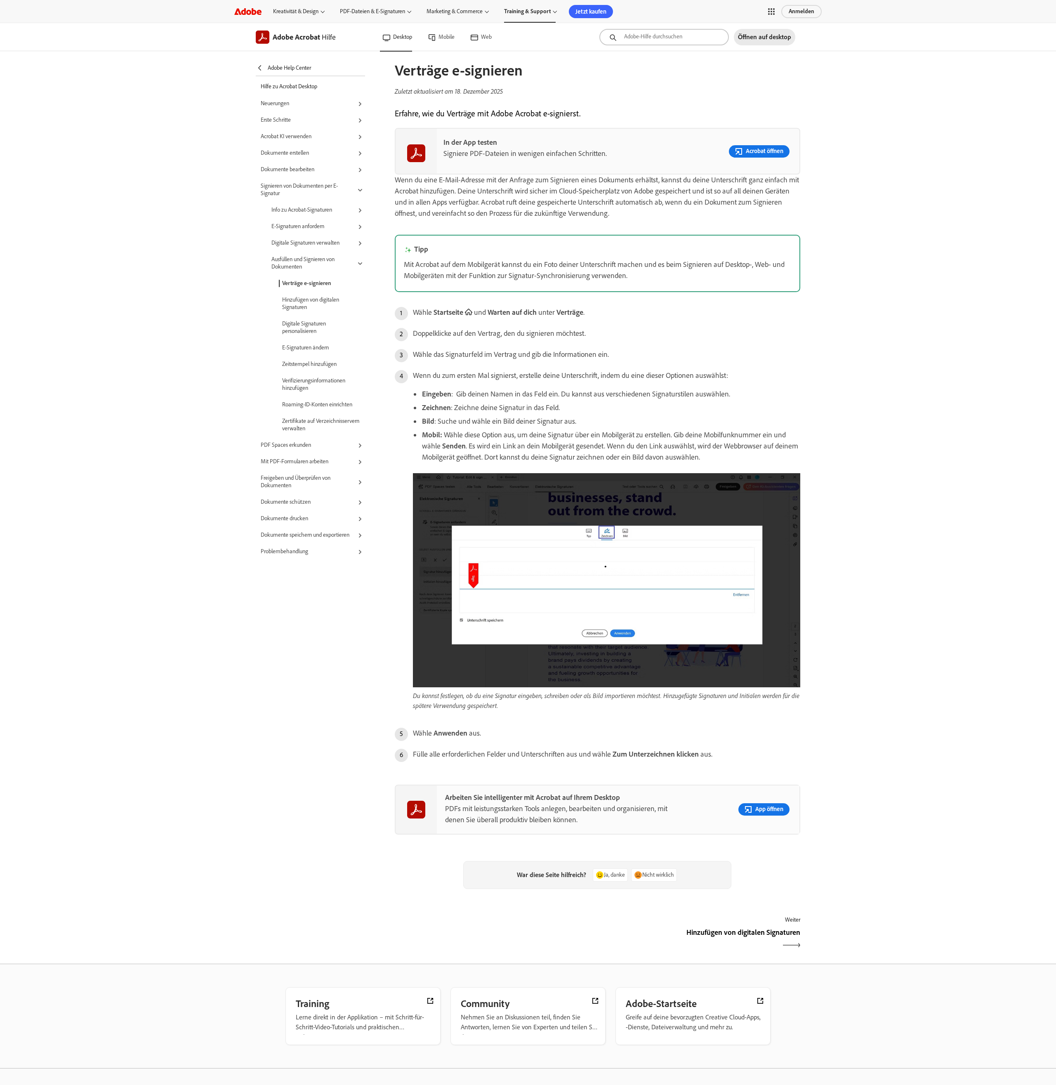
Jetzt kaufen (590, 11)
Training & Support (527, 11)
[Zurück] (495, 939)
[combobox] (664, 37)
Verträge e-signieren (306, 283)
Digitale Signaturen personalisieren (304, 327)
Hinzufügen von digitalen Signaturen (310, 303)
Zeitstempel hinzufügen (309, 364)
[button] (771, 11)
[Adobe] (248, 11)
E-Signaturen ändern (305, 347)
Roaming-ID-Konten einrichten (317, 404)
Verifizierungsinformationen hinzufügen (313, 384)
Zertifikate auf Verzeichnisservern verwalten (320, 424)
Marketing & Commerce (455, 11)
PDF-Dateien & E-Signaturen (372, 11)
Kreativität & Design (295, 11)
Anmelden (801, 11)
